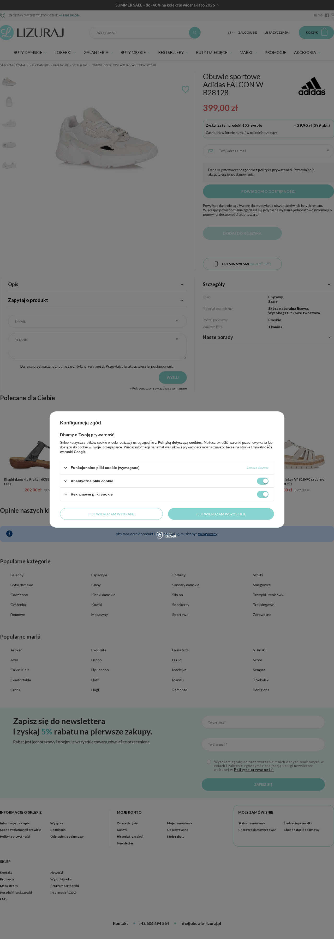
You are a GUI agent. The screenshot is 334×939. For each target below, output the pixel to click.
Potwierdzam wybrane (111, 513)
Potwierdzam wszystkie (221, 513)
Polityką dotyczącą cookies (180, 442)
